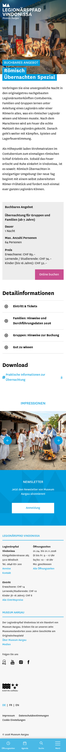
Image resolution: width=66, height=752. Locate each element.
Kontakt (6, 573)
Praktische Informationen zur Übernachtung (25, 377)
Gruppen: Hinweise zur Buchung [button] (36, 335)
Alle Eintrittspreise (12, 600)
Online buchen (49, 274)
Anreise (6, 568)
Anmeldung (33, 508)
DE (4, 705)
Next (58, 440)
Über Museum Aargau (14, 640)
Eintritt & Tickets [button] (25, 306)
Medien (6, 644)
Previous (7, 440)
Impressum (8, 715)
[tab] (33, 306)
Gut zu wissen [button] (23, 347)
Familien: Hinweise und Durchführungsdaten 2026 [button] (32, 321)
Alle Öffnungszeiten (43, 568)
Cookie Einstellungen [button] (13, 720)
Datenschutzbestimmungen (34, 715)
